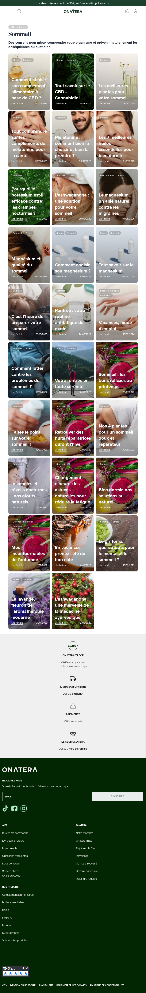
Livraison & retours (13, 840)
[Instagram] (24, 808)
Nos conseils (9, 848)
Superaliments (10, 932)
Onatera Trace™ (85, 840)
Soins (5, 910)
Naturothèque (19, 27)
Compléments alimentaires (18, 894)
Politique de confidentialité (107, 985)
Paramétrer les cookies (71, 985)
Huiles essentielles (13, 902)
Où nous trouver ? (86, 863)
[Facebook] (14, 808)
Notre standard (84, 833)
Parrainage (82, 855)
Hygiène (7, 917)
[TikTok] (5, 808)
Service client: (11, 873)
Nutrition (7, 925)
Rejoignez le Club (86, 848)
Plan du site (46, 985)
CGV (4, 985)
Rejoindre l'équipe (86, 878)
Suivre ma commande (15, 833)
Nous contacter (11, 863)
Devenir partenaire (87, 871)
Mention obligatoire (23, 985)
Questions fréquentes (15, 855)
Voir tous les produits (14, 940)
